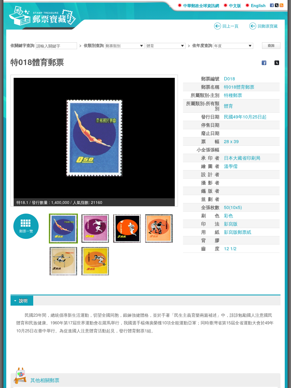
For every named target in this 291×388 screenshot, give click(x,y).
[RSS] (281, 5)
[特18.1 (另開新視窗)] (94, 138)
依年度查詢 (202, 45)
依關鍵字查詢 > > (111, 45)
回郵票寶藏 (268, 26)
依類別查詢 (94, 45)
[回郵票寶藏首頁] (42, 22)
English (258, 5)
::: (171, 5)
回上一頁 (230, 26)
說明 (23, 300)
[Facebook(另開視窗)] (272, 5)
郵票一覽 (26, 230)
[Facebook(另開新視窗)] (261, 63)
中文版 (235, 5)
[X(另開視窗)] (276, 5)
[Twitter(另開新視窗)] (274, 63)
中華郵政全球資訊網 (201, 5)
